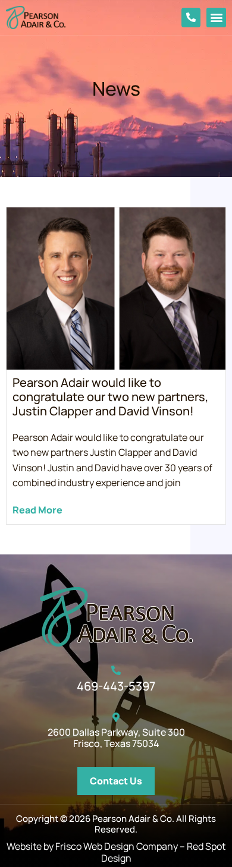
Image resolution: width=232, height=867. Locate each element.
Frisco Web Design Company (116, 846)
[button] (216, 17)
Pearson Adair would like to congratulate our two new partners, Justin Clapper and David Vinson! (110, 396)
